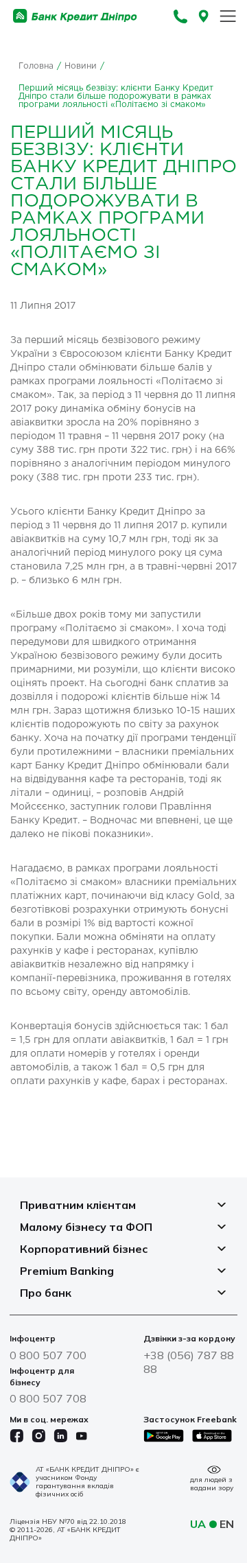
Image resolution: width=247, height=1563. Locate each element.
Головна (36, 66)
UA (198, 1524)
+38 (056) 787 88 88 (188, 1362)
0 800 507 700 (48, 1355)
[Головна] (75, 16)
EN (227, 1524)
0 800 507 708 (48, 1398)
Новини (80, 66)
